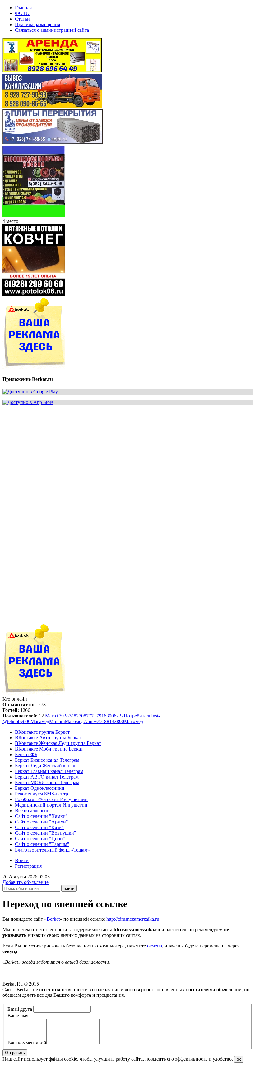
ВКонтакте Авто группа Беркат (48, 737)
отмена (154, 945)
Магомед (74, 721)
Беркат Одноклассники (39, 788)
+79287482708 (71, 715)
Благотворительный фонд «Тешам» (52, 849)
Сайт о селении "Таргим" (42, 844)
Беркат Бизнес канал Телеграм (47, 760)
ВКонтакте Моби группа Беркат (49, 748)
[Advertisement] (127, 453)
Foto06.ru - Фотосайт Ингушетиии (51, 799)
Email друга (19, 1009)
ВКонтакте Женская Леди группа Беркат (58, 743)
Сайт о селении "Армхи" (41, 821)
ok (239, 1059)
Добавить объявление (25, 882)
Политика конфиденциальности (36, 1000)
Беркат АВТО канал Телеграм (47, 777)
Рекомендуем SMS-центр (41, 793)
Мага (50, 715)
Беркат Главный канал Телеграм (49, 771)
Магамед (39, 721)
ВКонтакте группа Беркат (42, 732)
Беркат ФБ (26, 754)
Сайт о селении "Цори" (40, 838)
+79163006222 (109, 715)
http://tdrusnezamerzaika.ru (132, 919)
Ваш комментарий (26, 1042)
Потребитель (137, 715)
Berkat (53, 919)
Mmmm (57, 721)
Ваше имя (17, 1015)
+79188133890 (109, 721)
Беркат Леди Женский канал (45, 765)
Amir (89, 721)
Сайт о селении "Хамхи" (41, 816)
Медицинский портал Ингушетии (51, 805)
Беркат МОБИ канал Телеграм (47, 782)
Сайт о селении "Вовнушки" (45, 833)
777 (90, 715)
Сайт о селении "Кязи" (39, 827)
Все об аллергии (32, 810)
